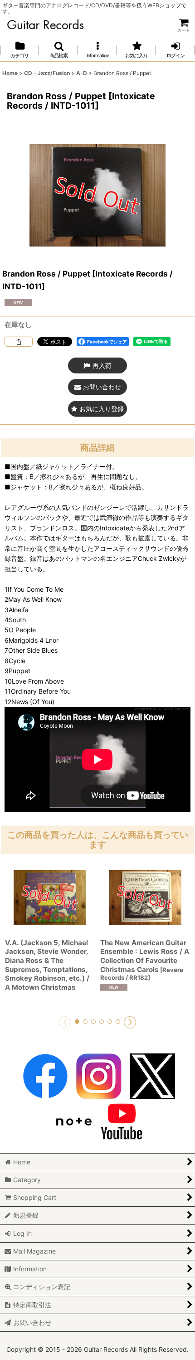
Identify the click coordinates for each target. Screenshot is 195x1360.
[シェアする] (19, 342)
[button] (58, 50)
